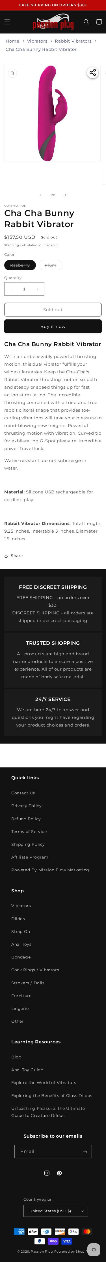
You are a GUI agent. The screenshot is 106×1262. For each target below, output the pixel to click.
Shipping (11, 245)
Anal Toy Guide (27, 1069)
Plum (53, 266)
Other (17, 1021)
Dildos (18, 918)
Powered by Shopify (71, 1251)
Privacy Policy (26, 805)
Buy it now (53, 326)
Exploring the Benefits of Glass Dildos (51, 1095)
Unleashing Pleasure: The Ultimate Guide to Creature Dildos (48, 1112)
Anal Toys (21, 944)
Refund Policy (26, 818)
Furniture (21, 995)
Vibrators (37, 41)
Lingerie (20, 1008)
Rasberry (23, 266)
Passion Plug (42, 1251)
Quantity (12, 277)
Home (12, 41)
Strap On (20, 931)
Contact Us (23, 793)
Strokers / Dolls (28, 982)
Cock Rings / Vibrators (35, 969)
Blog (16, 1057)
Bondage (21, 957)
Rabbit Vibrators (73, 41)
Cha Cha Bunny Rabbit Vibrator (41, 49)
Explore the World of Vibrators (43, 1082)
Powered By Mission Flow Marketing (50, 869)
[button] (7, 22)
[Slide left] (40, 195)
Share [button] (17, 555)
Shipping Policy (28, 844)
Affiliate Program (29, 857)
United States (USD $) (50, 1211)
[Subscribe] (85, 1151)
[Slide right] (65, 195)
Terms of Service (29, 831)
